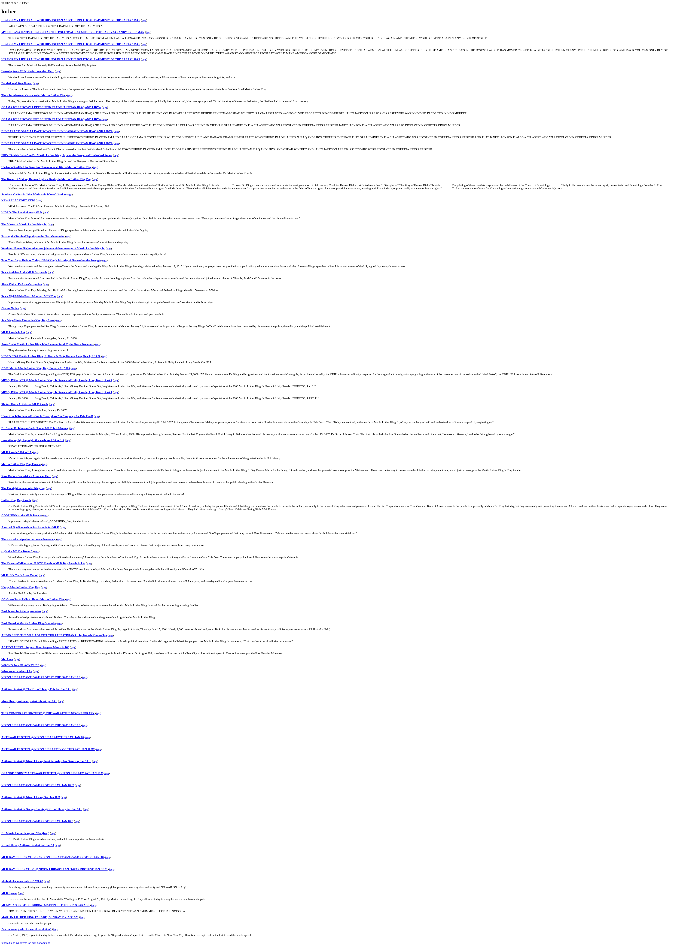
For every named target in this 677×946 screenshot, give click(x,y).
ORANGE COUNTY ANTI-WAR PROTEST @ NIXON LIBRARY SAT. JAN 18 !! (52, 773)
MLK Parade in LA (13, 332)
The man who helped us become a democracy (28, 539)
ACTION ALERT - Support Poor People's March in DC (35, 647)
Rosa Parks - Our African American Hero (26, 476)
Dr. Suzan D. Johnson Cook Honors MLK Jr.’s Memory (34, 428)
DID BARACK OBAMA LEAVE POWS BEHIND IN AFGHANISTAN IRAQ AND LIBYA (57, 143)
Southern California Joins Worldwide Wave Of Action (33, 194)
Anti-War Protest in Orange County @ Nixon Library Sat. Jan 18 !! (41, 809)
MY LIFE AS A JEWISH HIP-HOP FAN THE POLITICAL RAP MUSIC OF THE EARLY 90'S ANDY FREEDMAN (72, 32)
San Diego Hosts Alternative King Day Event (28, 320)
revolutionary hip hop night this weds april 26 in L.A (32, 440)
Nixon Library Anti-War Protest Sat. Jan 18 (27, 845)
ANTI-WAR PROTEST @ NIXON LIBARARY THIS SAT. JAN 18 (42, 737)
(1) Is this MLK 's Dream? (17, 551)
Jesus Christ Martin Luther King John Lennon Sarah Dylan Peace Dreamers (47, 344)
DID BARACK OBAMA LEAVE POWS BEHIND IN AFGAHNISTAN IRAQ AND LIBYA (57, 131)
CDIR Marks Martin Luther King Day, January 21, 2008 (35, 368)
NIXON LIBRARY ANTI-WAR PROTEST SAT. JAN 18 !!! (37, 785)
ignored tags (8, 942)
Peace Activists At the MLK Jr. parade (24, 272)
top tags (32, 942)
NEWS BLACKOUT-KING (18, 200)
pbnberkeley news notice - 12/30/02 (22, 881)
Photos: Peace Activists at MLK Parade (24, 404)
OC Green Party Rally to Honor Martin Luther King (33, 599)
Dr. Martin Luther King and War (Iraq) (25, 833)
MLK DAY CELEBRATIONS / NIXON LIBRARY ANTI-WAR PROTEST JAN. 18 (52, 857)
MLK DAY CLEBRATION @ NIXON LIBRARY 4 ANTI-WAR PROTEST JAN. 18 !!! (54, 869)
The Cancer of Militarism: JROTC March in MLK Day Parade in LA (43, 563)
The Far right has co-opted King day (23, 488)
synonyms (21, 942)
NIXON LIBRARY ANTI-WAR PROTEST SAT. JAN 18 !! (37, 821)
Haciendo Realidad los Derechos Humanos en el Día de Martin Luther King (46, 167)
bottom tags (43, 942)
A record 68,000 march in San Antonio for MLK (30, 527)
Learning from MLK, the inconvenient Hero (27, 71)
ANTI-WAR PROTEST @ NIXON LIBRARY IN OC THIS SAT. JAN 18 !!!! (48, 749)
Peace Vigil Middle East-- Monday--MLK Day (28, 296)
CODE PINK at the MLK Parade (21, 515)
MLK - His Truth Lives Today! (19, 575)
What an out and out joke (16, 671)
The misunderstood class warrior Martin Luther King (33, 95)
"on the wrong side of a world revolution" (26, 929)
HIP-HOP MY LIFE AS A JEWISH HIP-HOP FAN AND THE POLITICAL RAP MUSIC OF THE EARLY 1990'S (70, 20)
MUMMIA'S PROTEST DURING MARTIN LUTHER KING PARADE (45, 905)
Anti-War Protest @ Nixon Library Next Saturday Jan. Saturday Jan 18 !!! (46, 761)
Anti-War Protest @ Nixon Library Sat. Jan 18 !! (30, 797)
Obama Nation (10, 308)
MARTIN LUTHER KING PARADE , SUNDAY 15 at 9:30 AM (39, 917)
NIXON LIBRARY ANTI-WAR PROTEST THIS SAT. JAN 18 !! (41, 677)
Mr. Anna (7, 659)
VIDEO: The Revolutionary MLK (21, 212)
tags (144, 20)
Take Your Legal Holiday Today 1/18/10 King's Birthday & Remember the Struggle (51, 260)
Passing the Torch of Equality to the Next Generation (33, 236)
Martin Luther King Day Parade (21, 464)
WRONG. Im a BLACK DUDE (20, 665)
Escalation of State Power (16, 83)
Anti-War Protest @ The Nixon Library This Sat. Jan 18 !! (36, 689)
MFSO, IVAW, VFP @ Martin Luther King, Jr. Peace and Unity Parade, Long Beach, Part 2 (56, 380)
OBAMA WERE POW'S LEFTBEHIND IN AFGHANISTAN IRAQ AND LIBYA (51, 107)
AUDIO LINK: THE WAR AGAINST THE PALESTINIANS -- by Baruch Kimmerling (54, 635)
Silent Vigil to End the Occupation (21, 284)
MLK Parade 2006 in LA (16, 452)
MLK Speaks (9, 893)
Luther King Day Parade (16, 500)
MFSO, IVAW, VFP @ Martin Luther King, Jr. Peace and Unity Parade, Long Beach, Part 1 (56, 392)
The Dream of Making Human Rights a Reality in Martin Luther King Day (46, 179)
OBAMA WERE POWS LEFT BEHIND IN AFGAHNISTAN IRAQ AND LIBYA (51, 119)
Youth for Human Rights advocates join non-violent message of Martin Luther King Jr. (53, 248)
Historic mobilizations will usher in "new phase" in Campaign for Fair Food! (47, 416)
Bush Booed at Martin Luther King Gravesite (28, 623)
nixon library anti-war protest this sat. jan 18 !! (29, 701)
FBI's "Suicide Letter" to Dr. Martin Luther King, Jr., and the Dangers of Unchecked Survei (56, 155)
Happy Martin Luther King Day (20, 587)
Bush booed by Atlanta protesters (21, 611)
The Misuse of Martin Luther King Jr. (24, 224)
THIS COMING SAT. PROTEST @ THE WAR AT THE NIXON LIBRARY (47, 713)
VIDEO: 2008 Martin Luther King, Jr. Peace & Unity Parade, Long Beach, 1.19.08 (50, 356)
